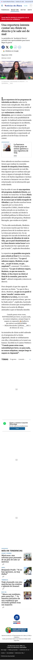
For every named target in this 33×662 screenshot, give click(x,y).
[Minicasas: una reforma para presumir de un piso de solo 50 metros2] (28, 556)
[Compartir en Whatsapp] (11, 47)
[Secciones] (2, 5)
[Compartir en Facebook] (3, 47)
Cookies (3, 653)
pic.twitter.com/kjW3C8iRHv (16, 323)
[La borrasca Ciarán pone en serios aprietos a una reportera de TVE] (7, 147)
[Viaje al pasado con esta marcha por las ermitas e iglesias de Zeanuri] (28, 583)
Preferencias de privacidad (8, 656)
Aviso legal (3, 649)
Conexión (21, 359)
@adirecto (25, 321)
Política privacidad (13, 649)
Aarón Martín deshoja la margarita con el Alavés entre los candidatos (15, 18)
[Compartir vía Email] (19, 47)
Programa (13, 359)
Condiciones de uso (24, 649)
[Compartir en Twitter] (7, 47)
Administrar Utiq (19, 653)
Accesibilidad (10, 653)
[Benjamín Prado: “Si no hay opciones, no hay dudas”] (28, 571)
